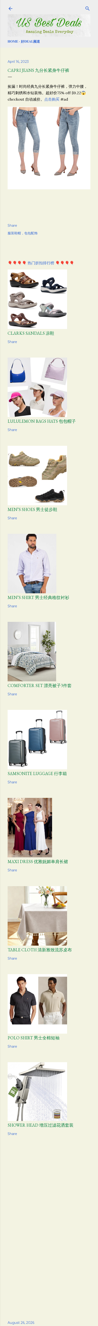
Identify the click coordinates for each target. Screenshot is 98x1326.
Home (13, 41)
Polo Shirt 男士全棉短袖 (33, 1038)
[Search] (87, 7)
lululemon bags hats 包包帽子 (42, 421)
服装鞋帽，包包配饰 (23, 233)
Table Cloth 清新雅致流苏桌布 (40, 950)
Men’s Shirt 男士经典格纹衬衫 (38, 597)
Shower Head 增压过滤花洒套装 (41, 1125)
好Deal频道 (30, 41)
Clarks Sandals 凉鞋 (31, 333)
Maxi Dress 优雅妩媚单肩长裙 (38, 861)
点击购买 (51, 99)
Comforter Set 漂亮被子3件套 (40, 685)
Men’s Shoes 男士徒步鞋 (32, 509)
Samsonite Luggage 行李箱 (37, 773)
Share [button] (12, 225)
